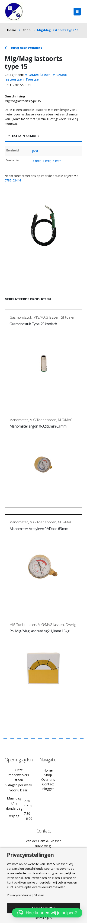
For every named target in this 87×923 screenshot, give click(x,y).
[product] (43, 362)
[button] (47, 912)
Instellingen (43, 918)
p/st (35, 151)
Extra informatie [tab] (25, 136)
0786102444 (13, 180)
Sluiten (39, 895)
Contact (48, 784)
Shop (48, 775)
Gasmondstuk (21, 317)
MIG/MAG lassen (38, 74)
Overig (70, 624)
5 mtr (56, 161)
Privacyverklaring (19, 895)
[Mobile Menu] (77, 11)
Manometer (19, 419)
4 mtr (46, 161)
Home (48, 770)
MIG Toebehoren (43, 419)
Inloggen (48, 789)
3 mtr (36, 161)
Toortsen (33, 79)
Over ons (48, 779)
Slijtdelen (68, 317)
